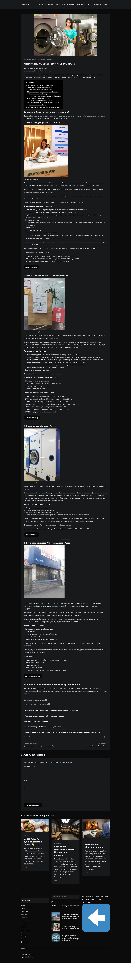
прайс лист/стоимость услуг (41, 374)
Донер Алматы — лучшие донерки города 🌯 (33, 841)
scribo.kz (26, 4)
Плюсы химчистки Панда (37, 105)
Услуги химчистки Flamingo (38, 94)
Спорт (89, 4)
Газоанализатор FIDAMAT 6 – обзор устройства (43, 727)
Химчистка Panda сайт (32, 676)
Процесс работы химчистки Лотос (40, 100)
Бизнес (23, 909)
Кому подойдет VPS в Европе (36, 721)
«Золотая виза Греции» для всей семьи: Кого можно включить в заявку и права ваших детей (62, 732)
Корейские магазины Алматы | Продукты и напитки (64, 850)
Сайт (26, 795)
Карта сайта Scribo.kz (27, 957)
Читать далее (29, 864)
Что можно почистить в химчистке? (41, 89)
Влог (25, 704)
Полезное (96, 4)
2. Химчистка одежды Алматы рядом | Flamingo (42, 92)
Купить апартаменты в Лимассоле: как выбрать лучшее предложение (70, 916)
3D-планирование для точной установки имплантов (45, 716)
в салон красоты (44, 119)
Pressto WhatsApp (31, 267)
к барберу (66, 119)
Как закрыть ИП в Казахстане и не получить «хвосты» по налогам (51, 710)
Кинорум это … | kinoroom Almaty (94, 846)
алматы (32, 737)
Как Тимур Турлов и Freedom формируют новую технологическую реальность (70, 938)
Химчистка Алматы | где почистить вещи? (39, 85)
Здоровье (80, 4)
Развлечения (71, 4)
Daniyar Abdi (38, 71)
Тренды (57, 4)
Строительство (26, 930)
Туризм (50, 4)
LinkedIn (47, 71)
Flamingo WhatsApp (31, 418)
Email (26, 788)
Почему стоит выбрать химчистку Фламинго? (46, 96)
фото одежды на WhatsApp (60, 622)
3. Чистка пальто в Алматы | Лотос (38, 98)
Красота (24, 915)
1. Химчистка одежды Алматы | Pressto (39, 87)
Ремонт (24, 924)
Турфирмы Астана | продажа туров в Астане (70, 927)
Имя (25, 780)
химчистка (40, 737)
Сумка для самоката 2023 (70, 906)
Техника (105, 4)
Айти (63, 4)
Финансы (41, 4)
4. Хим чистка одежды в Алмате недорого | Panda (43, 103)
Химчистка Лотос (31, 534)
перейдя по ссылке (63, 525)
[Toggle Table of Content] (59, 82)
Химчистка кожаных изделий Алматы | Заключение (42, 107)
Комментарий (30, 766)
